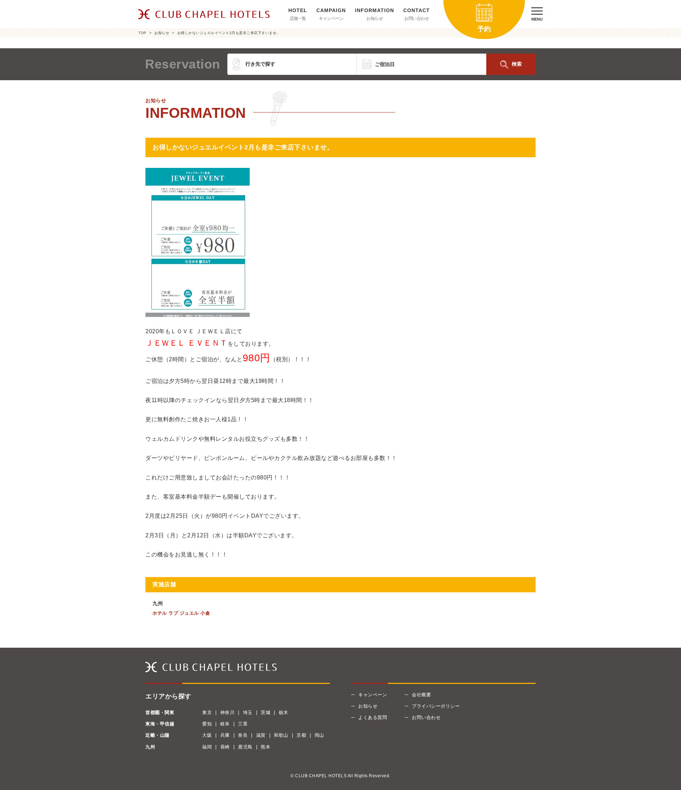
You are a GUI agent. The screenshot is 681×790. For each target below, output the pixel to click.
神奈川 (227, 712)
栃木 (283, 712)
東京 (207, 712)
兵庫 (225, 735)
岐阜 (225, 723)
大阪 (207, 735)
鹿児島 (245, 747)
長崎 (225, 747)
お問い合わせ (416, 18)
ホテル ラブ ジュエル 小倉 (181, 613)
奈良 (243, 735)
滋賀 (261, 735)
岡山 (319, 735)
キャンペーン (331, 18)
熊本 (265, 747)
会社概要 (421, 694)
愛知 (207, 723)
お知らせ (374, 18)
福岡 (207, 747)
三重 (243, 723)
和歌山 (281, 735)
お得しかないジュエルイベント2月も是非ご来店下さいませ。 (228, 33)
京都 (301, 735)
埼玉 (248, 712)
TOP (142, 33)
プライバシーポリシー (436, 706)
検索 (517, 64)
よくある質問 (372, 717)
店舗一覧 (298, 18)
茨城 (265, 712)
